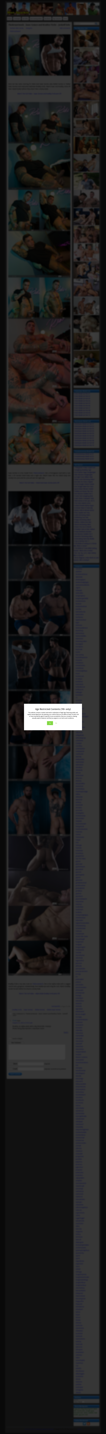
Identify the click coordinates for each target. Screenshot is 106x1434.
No (56, 723)
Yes (50, 723)
